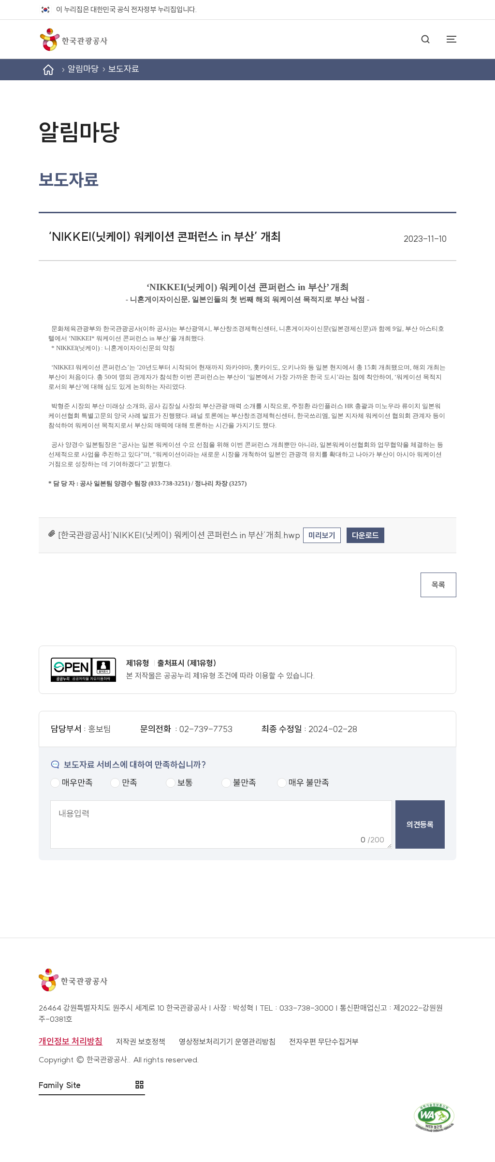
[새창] (83, 670)
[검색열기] (425, 39)
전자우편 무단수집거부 (324, 1041)
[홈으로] (73, 39)
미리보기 (321, 535)
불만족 (244, 782)
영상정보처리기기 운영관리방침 (227, 1041)
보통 (185, 782)
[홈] (48, 69)
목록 (438, 584)
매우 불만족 (309, 782)
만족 (129, 782)
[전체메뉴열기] (446, 39)
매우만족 (77, 782)
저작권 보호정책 (140, 1041)
